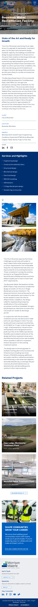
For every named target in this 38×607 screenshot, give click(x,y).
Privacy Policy (13, 605)
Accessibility (25, 605)
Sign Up (5, 587)
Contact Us (7, 577)
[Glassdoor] (19, 594)
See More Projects (17, 493)
